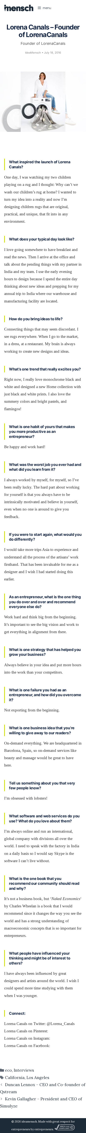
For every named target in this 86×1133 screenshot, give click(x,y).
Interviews (24, 1070)
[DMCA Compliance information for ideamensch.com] (64, 1129)
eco (8, 1070)
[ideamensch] (18, 8)
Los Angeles (38, 1077)
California (15, 1077)
